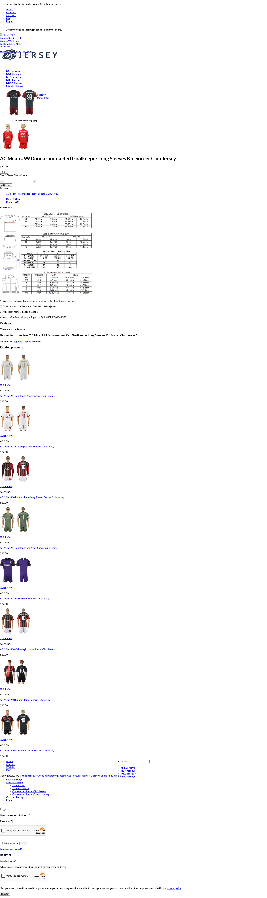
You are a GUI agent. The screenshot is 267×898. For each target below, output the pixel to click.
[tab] (136, 199)
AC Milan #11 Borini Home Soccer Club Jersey (24, 598)
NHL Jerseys (128, 776)
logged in (18, 341)
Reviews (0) (12, 201)
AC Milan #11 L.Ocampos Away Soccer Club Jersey (27, 446)
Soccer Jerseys (14, 782)
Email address (8, 860)
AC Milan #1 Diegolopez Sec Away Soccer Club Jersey (28, 547)
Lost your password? (11, 848)
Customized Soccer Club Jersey (29, 791)
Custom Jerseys (15, 797)
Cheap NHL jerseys (111, 775)
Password (6, 821)
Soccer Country (20, 788)
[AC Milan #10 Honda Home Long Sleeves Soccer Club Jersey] (15, 483)
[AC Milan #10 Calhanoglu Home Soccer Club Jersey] (15, 635)
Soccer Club (14, 51)
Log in (23, 843)
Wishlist (11, 15)
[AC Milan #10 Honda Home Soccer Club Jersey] (15, 686)
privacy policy (174, 888)
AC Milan (28, 51)
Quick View (6, 384)
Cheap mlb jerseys (47, 775)
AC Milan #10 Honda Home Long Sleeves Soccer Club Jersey (32, 497)
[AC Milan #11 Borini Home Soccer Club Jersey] (15, 584)
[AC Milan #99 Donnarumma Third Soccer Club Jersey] (21, 85)
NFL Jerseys (128, 767)
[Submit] (122, 765)
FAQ (8, 18)
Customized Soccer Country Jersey (30, 794)
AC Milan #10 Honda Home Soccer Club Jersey (25, 699)
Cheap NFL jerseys (90, 775)
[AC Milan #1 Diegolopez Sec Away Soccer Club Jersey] (15, 534)
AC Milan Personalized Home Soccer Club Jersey (32, 193)
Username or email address (15, 815)
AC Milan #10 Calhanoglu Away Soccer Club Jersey (27, 750)
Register (5, 894)
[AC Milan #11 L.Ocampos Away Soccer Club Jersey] (15, 432)
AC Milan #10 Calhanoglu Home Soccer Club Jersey (27, 649)
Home (3, 51)
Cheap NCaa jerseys (68, 775)
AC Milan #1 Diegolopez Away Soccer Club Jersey (26, 395)
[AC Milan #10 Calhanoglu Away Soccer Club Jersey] (15, 736)
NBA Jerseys (128, 770)
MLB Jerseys (128, 773)
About (9, 9)
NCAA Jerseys (14, 779)
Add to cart (6, 185)
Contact (11, 12)
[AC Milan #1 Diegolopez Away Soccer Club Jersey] (15, 382)
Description (13, 199)
